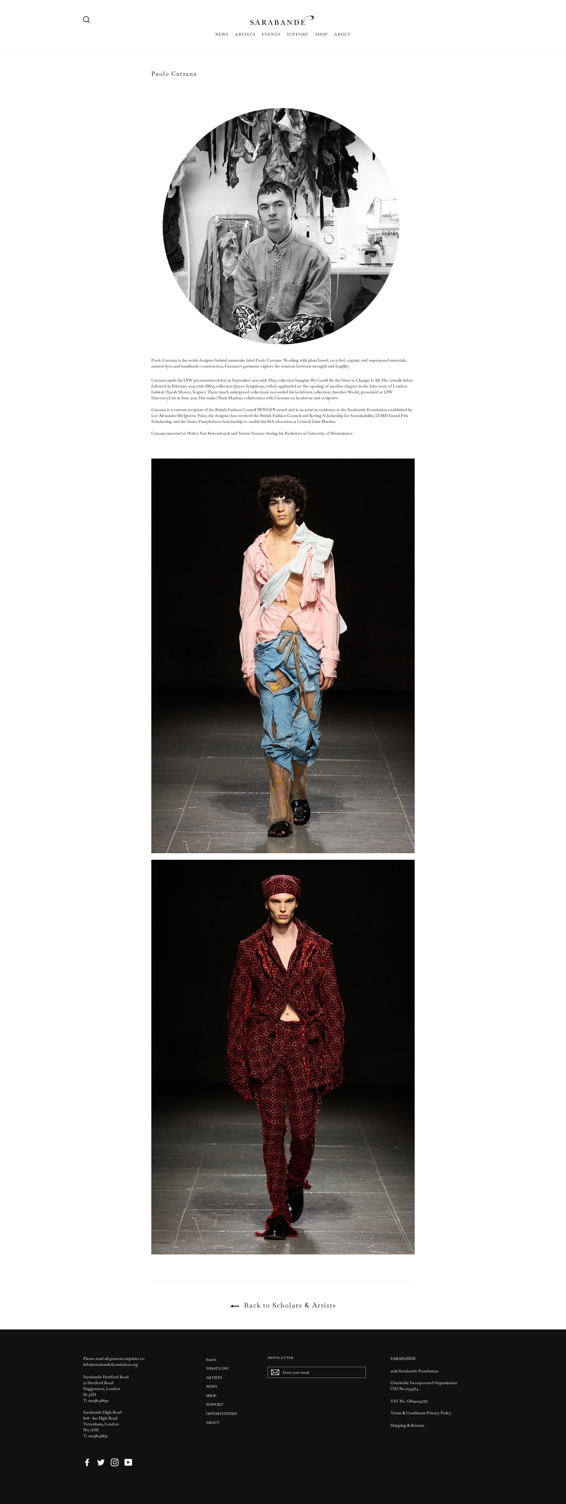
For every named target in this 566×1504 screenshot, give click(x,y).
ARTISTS (245, 34)
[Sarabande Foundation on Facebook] (87, 1462)
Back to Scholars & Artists (289, 1305)
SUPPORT (298, 34)
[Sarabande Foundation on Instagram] (115, 1462)
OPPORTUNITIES (221, 1413)
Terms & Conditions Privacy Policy (421, 1413)
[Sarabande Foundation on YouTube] (128, 1462)
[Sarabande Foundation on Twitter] (101, 1462)
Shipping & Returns (407, 1425)
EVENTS (271, 34)
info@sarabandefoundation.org (110, 1364)
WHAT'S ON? (217, 1368)
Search (211, 1359)
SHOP (321, 34)
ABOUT (342, 34)
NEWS (222, 34)
